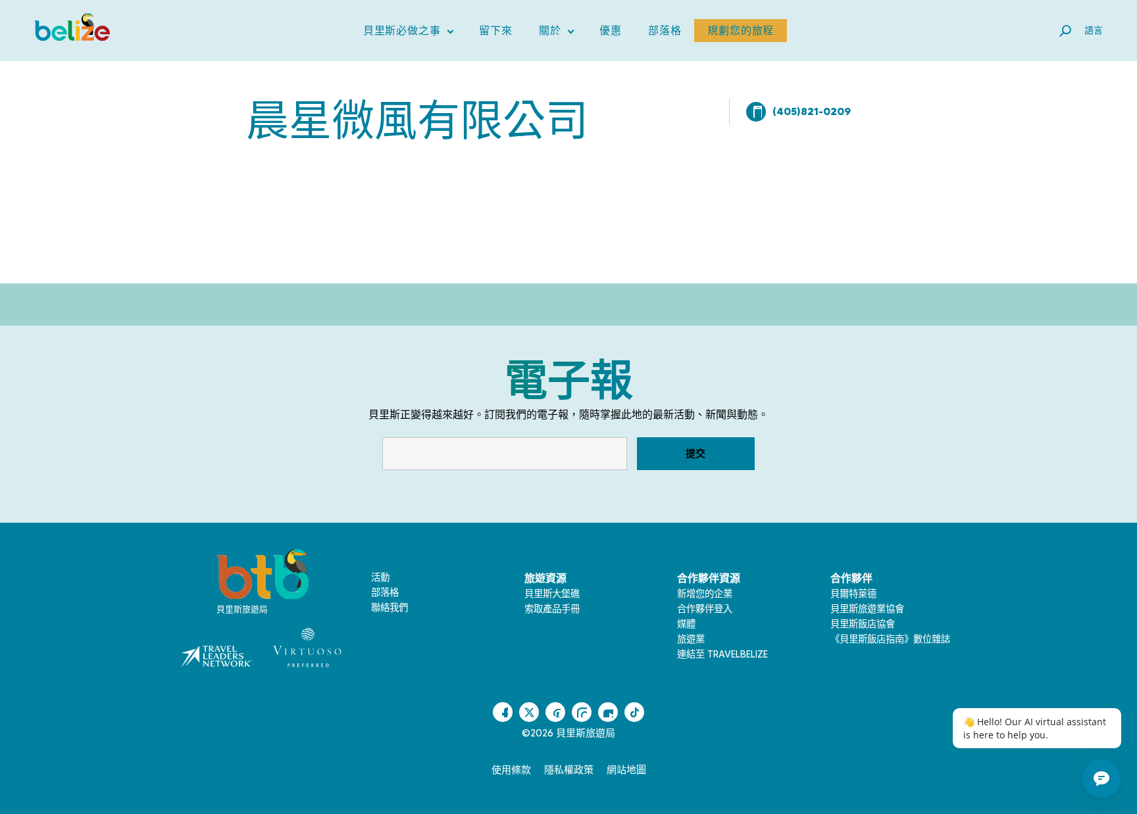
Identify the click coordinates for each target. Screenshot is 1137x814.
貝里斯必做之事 (408, 33)
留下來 (495, 30)
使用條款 (511, 770)
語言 (1093, 30)
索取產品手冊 (552, 609)
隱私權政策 (569, 770)
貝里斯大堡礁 (552, 594)
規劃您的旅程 (740, 30)
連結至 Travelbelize (722, 654)
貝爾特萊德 (853, 594)
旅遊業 (691, 639)
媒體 (686, 624)
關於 (556, 33)
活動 (380, 577)
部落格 (664, 30)
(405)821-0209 (811, 111)
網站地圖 (626, 770)
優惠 (610, 30)
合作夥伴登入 (704, 609)
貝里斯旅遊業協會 (867, 609)
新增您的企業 (704, 594)
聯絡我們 (389, 607)
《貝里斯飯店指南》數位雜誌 (890, 639)
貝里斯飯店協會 (862, 624)
